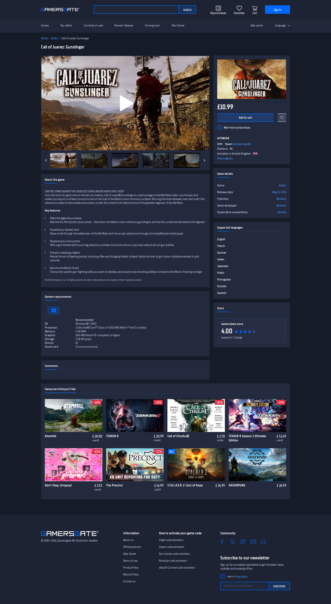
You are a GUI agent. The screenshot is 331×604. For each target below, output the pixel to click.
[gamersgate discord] (253, 542)
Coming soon (152, 25)
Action (54, 38)
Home (44, 38)
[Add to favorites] (282, 117)
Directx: (49, 343)
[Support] (263, 542)
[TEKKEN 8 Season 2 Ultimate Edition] (257, 415)
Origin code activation (171, 540)
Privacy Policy (130, 568)
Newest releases (123, 25)
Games (45, 25)
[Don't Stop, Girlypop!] (73, 464)
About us (128, 540)
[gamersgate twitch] (243, 542)
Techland (281, 199)
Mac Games (177, 25)
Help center (256, 25)
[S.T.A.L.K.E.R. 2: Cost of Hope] (196, 464)
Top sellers (66, 25)
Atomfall (50, 436)
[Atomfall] (73, 415)
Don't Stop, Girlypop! (58, 485)
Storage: (50, 339)
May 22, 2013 (279, 192)
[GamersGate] (69, 537)
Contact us (129, 581)
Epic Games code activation (174, 554)
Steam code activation (171, 547)
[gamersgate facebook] (222, 542)
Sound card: (52, 347)
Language (280, 25)
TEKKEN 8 (112, 436)
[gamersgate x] (232, 542)
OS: (46, 324)
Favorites (239, 13)
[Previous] (46, 160)
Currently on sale (93, 25)
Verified (282, 212)
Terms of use (130, 561)
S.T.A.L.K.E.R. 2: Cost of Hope (185, 485)
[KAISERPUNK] (257, 464)
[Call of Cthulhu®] (196, 415)
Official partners (132, 547)
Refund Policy (131, 574)
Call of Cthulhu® (178, 436)
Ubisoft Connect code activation (177, 568)
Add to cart (245, 118)
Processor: (51, 327)
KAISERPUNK (237, 485)
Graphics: (50, 335)
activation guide (242, 144)
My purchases (218, 13)
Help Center (129, 554)
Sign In (277, 10)
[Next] (204, 160)
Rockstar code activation (173, 561)
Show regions (225, 158)
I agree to (237, 576)
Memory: (50, 331)
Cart (254, 13)
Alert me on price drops (237, 127)
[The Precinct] (135, 464)
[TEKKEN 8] (135, 415)
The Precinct (114, 485)
